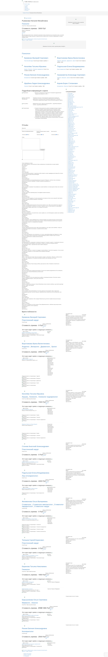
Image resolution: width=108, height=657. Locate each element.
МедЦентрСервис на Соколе (27, 588)
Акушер (26, 69)
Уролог (74, 60)
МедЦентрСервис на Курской (27, 359)
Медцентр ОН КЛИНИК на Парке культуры (29, 488)
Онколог (35, 602)
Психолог (25, 23)
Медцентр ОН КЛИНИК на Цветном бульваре (30, 615)
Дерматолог (69, 60)
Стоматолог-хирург (41, 506)
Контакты (26, 10)
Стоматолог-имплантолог (43, 504)
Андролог (59, 60)
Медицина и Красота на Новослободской (29, 424)
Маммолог (26, 602)
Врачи (26, 6)
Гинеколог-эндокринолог (38, 69)
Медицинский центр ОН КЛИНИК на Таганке (30, 461)
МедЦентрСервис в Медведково (28, 582)
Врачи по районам (27, 654)
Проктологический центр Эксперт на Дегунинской (31, 644)
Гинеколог (30, 69)
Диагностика (27, 9)
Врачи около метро (27, 653)
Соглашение (26, 655)
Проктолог (66, 86)
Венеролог (64, 60)
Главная (26, 5)
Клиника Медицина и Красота (27, 409)
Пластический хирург (28, 60)
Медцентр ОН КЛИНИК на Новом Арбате (29, 332)
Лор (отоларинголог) (61, 69)
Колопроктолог (27, 77)
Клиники (26, 7)
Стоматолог (27, 504)
